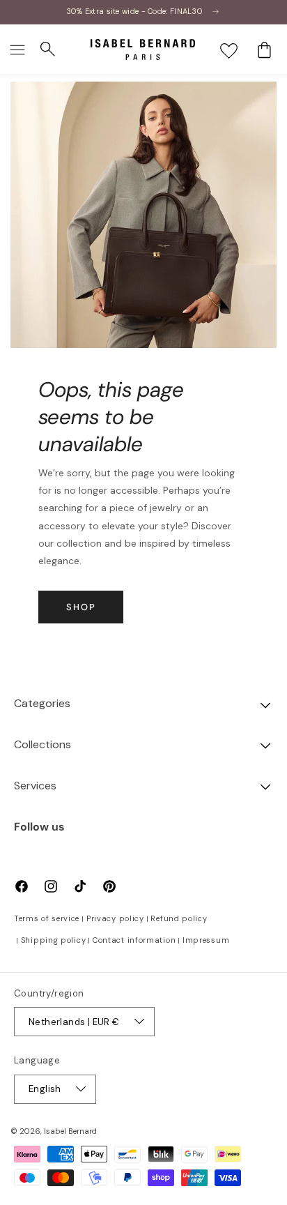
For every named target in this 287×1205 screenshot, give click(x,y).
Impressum (206, 940)
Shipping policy (53, 940)
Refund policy (178, 918)
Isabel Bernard (70, 1131)
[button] (17, 49)
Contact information (134, 940)
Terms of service (46, 918)
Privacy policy (115, 918)
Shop (81, 607)
